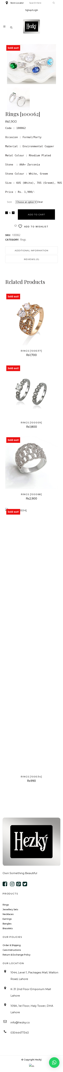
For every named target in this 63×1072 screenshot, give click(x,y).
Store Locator (17, 2)
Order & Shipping (12, 945)
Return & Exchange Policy (16, 954)
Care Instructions (12, 950)
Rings (23, 239)
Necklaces (8, 914)
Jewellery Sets (10, 909)
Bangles (7, 923)
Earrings (7, 919)
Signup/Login (31, 10)
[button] (54, 1062)
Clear (40, 202)
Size (9, 202)
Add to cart (36, 214)
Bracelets (8, 928)
